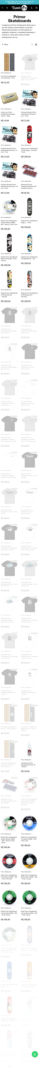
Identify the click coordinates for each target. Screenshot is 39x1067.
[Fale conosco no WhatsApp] (35, 1054)
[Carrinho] (36, 7)
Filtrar (6, 44)
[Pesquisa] (7, 7)
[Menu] (2, 7)
